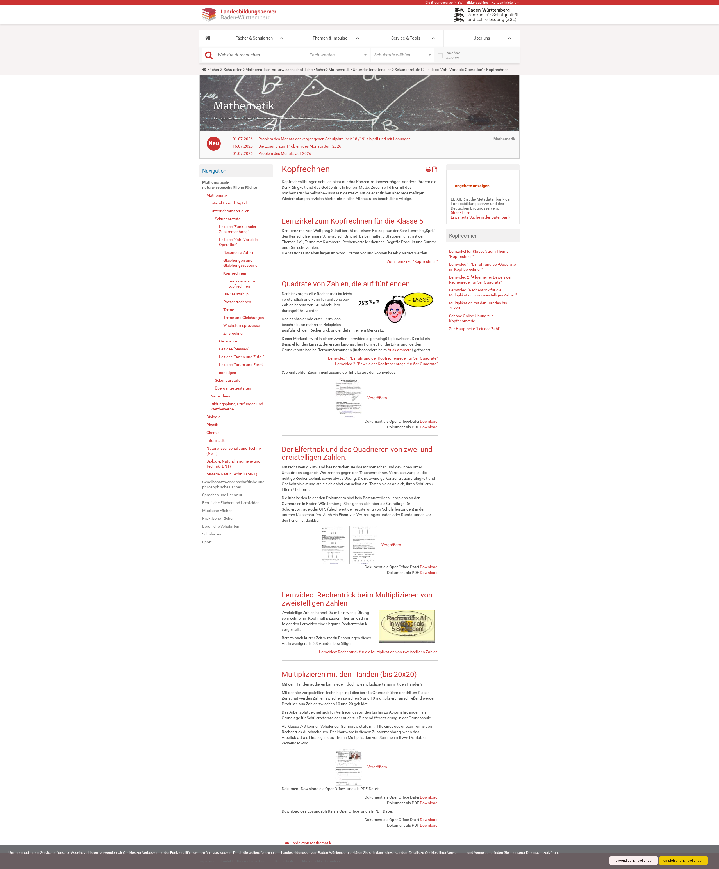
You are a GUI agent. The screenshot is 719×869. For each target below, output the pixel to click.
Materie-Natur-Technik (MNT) (231, 474)
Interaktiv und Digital (229, 203)
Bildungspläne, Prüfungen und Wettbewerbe (237, 406)
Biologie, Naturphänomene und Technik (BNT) (233, 463)
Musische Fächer (217, 510)
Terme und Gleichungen (243, 317)
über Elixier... (462, 212)
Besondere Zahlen (238, 252)
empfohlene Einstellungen (683, 861)
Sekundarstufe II (229, 380)
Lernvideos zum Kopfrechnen (241, 283)
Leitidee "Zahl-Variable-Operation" (454, 69)
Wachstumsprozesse (241, 325)
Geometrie (228, 341)
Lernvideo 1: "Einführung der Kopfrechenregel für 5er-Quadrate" (383, 358)
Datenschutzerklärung (543, 853)
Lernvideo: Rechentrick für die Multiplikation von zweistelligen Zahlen (378, 652)
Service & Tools (405, 38)
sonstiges (227, 372)
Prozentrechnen (237, 302)
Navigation (214, 171)
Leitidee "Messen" (234, 349)
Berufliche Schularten (220, 526)
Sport (207, 542)
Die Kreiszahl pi (236, 294)
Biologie (213, 417)
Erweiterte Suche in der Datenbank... (482, 217)
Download (429, 421)
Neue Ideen (220, 396)
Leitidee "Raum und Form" (241, 364)
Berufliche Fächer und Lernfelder (230, 502)
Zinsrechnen (234, 333)
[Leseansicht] (434, 168)
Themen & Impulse (330, 38)
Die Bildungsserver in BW (444, 2)
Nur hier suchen (453, 55)
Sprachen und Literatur (222, 495)
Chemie (212, 432)
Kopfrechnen (234, 273)
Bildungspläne (477, 2)
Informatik (215, 440)
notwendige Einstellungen (634, 861)
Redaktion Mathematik (311, 843)
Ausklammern (400, 350)
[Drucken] (429, 168)
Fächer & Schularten (254, 38)
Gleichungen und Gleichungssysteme (240, 263)
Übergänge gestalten (233, 388)
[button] (207, 38)
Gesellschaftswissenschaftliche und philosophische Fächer (233, 484)
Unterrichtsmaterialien (372, 69)
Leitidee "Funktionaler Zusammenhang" (237, 229)
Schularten (211, 534)
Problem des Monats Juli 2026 (284, 153)
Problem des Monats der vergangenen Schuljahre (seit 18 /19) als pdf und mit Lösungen (334, 139)
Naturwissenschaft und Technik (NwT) (233, 451)
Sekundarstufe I (408, 69)
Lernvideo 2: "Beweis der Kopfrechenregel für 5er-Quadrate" (386, 364)
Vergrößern (377, 398)
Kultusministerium (506, 2)
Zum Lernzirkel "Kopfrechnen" (412, 261)
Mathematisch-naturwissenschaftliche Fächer (285, 69)
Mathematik (339, 69)
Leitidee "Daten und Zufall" (241, 357)
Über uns (482, 38)
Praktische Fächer (218, 518)
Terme (228, 309)
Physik (212, 424)
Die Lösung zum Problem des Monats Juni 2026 (299, 146)
